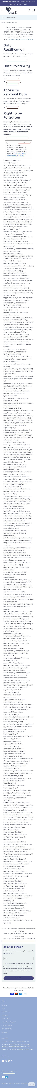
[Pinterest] (9, 1061)
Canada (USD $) (8, 1072)
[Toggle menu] (2, 10)
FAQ (3, 1008)
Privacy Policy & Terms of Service (21, 39)
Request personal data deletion (17, 138)
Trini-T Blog (6, 1018)
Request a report (12, 107)
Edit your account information (16, 60)
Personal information (13, 82)
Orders (12, 84)
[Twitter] (11, 1061)
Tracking (5, 1015)
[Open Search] (2, 17)
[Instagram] (6, 1061)
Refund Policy (6, 1029)
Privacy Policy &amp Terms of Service (16, 155)
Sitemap (5, 1032)
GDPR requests (12, 79)
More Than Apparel (9, 1022)
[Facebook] (3, 1061)
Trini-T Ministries (16, 1083)
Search (4, 1005)
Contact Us (6, 1012)
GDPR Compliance (12, 22)
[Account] (29, 10)
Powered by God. (25, 1083)
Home (3, 22)
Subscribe (19, 978)
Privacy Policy (7, 1025)
